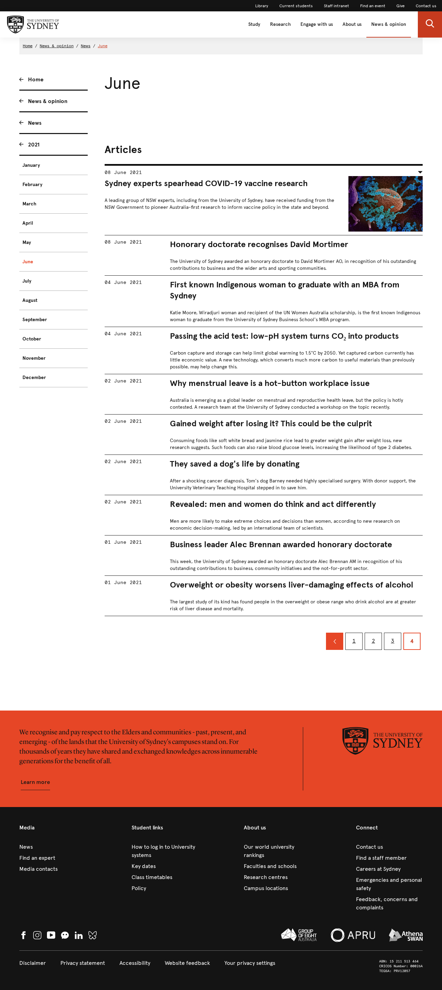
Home (27, 45)
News (85, 45)
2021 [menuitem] (34, 144)
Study (254, 24)
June (102, 45)
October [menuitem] (31, 339)
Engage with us (316, 24)
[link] (261, 5)
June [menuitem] (27, 262)
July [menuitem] (26, 281)
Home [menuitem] (36, 79)
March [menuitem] (29, 204)
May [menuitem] (26, 242)
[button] (430, 24)
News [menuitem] (34, 123)
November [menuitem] (34, 358)
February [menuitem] (32, 184)
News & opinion (388, 24)
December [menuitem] (34, 377)
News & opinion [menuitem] (47, 101)
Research (280, 24)
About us (352, 24)
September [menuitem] (34, 320)
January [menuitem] (31, 165)
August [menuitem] (29, 300)
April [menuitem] (27, 223)
